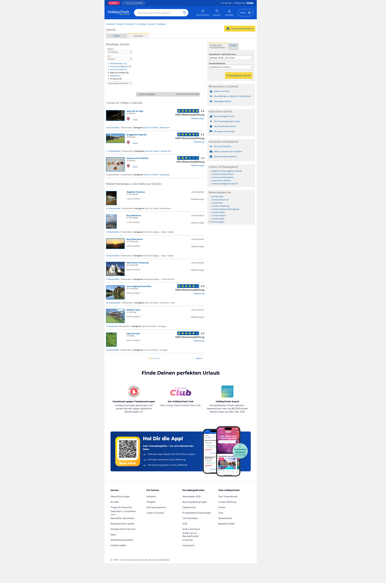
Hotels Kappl (218, 218)
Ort (108, 56)
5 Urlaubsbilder (113, 232)
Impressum (188, 545)
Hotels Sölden (218, 212)
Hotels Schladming (220, 206)
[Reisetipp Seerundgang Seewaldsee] (115, 298)
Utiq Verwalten (190, 518)
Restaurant (165, 127)
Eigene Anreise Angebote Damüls (227, 171)
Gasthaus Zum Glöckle (137, 158)
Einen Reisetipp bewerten (242, 28)
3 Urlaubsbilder (113, 127)
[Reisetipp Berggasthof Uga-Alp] (115, 142)
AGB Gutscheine (191, 529)
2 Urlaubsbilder (113, 279)
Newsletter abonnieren (122, 518)
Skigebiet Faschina (136, 192)
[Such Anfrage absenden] (184, 12)
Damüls (151, 24)
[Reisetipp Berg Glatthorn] (111, 228)
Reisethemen (225, 518)
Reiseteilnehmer (217, 63)
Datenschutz (189, 507)
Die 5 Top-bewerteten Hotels (227, 121)
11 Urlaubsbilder (113, 151)
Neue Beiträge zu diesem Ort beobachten (232, 96)
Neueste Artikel (226, 523)
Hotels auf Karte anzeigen (187, 94)
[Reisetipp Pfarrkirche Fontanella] (115, 275)
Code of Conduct (155, 512)
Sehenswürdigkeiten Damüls (225, 183)
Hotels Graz (217, 202)
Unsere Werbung (227, 502)
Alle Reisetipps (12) (118, 63)
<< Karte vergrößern (146, 94)
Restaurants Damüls (221, 180)
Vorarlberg (141, 24)
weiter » (199, 358)
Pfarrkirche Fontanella (138, 262)
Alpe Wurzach (133, 333)
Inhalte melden (118, 545)
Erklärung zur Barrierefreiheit (190, 535)
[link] (202, 12)
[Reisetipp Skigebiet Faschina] (111, 204)
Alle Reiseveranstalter (122, 540)
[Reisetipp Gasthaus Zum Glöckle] (115, 170)
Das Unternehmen (228, 496)
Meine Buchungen (120, 496)
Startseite (110, 24)
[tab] (217, 46)
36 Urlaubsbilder (113, 302)
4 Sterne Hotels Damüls (222, 177)
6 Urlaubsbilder (113, 350)
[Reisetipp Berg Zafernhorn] (115, 248)
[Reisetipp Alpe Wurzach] (111, 346)
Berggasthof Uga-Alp (136, 134)
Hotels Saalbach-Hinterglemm (225, 209)
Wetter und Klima (222, 91)
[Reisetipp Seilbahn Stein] (115, 322)
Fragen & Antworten (121, 507)
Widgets (150, 502)
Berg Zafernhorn (135, 239)
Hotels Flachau (219, 215)
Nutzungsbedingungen (194, 502)
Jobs (220, 512)
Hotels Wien (217, 196)
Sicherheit (187, 540)
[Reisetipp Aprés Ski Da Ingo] (115, 120)
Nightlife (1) (115, 75)
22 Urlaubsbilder (113, 208)
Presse (221, 507)
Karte (135, 119)
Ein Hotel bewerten (222, 146)
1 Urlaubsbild (112, 326)
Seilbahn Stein (134, 309)
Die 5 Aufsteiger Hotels (224, 116)
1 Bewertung (198, 141)
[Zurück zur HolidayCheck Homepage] (118, 12)
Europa (120, 24)
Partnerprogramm (156, 507)
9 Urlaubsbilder (113, 255)
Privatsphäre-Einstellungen (196, 512)
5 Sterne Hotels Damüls (222, 174)
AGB (184, 523)
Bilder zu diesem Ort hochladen (228, 151)
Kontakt (224, 3)
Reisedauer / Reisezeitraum (222, 54)
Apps (113, 534)
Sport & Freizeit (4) (118, 69)
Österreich (129, 24)
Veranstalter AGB (191, 496)
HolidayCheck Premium (123, 529)
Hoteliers (151, 496)
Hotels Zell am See (220, 199)
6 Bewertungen (197, 118)
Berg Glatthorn (134, 215)
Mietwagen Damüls (222, 101)
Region (110, 49)
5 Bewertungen (197, 165)
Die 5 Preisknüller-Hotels (225, 126)
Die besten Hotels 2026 (224, 131)
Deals (112, 3)
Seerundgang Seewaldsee (139, 286)
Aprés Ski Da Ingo (135, 111)
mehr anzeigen (217, 222)
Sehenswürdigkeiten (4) (120, 66)
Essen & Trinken (151, 127)
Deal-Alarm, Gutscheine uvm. (123, 513)
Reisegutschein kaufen (122, 523)
